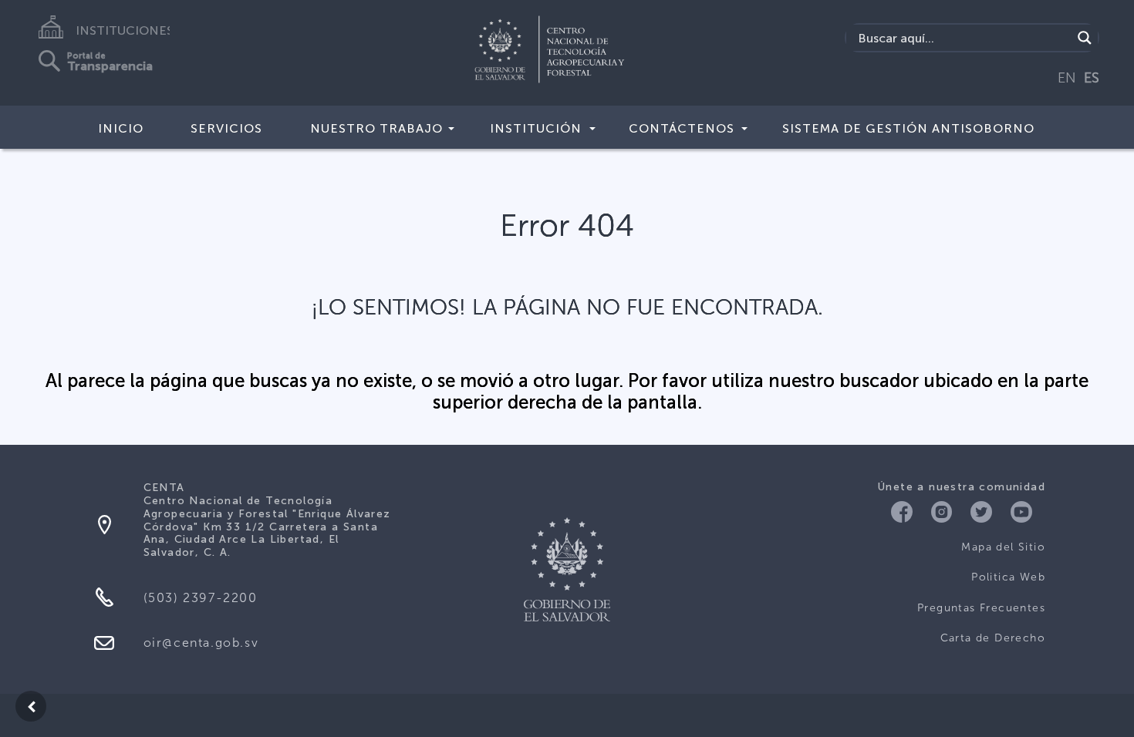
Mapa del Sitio (1003, 547)
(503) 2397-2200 (200, 598)
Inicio (120, 128)
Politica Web (1008, 577)
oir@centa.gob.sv (201, 642)
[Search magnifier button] (1085, 38)
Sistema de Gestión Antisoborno (908, 128)
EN (1067, 77)
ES (1091, 77)
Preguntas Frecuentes (981, 607)
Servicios (226, 128)
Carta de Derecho (992, 637)
